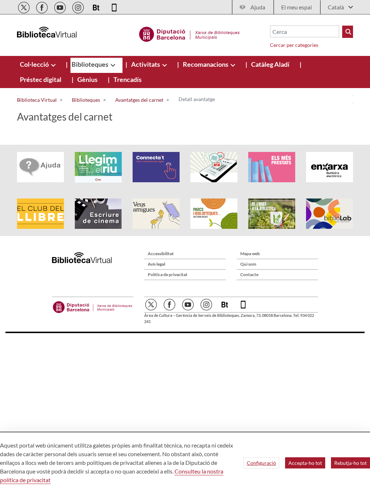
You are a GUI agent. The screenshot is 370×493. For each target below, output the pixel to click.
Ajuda (257, 7)
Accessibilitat (161, 253)
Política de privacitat (168, 274)
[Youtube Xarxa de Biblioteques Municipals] (60, 6)
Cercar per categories (294, 45)
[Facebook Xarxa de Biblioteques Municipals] (42, 6)
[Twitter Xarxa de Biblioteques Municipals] (24, 6)
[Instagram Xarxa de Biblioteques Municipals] (78, 6)
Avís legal (156, 264)
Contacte (249, 274)
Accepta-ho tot (305, 463)
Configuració (261, 463)
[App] (114, 6)
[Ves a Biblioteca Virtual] (189, 33)
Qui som (248, 264)
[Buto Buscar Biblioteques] (347, 32)
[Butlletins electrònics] (96, 6)
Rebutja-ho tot (350, 463)
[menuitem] (35, 64)
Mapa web (250, 253)
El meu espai (296, 7)
